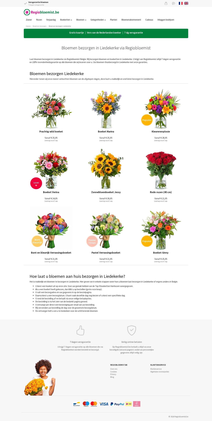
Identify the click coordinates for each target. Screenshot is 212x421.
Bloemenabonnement (131, 19)
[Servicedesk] (173, 3)
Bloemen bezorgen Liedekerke (60, 26)
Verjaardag (51, 19)
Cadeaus (149, 19)
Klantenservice (156, 369)
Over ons (113, 369)
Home (28, 26)
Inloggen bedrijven (165, 19)
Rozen (39, 19)
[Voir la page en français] (181, 3)
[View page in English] (186, 3)
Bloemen (80, 19)
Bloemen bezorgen (39, 26)
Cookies (113, 371)
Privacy (113, 374)
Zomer (29, 19)
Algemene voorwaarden (159, 371)
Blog (112, 377)
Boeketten (65, 19)
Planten (113, 19)
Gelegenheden (97, 19)
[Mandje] (166, 3)
